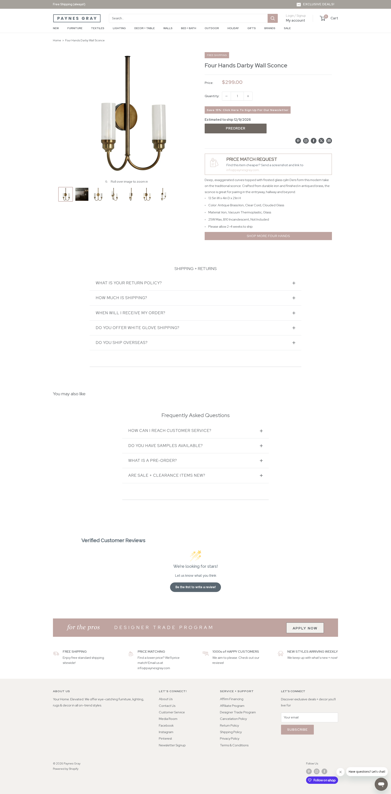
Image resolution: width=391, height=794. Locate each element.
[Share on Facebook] (313, 140)
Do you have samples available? (165, 445)
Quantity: (212, 96)
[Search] (273, 18)
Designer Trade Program (238, 712)
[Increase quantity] (248, 96)
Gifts (251, 28)
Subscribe (297, 729)
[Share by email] (329, 140)
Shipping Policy (231, 732)
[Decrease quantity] (226, 96)
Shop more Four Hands (268, 236)
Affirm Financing (231, 699)
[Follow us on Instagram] (317, 771)
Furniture (74, 28)
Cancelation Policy (233, 719)
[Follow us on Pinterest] (309, 771)
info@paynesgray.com (242, 170)
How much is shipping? (121, 297)
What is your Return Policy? (129, 283)
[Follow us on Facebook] (324, 771)
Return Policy (229, 725)
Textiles (97, 28)
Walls (167, 28)
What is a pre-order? (152, 460)
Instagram (166, 732)
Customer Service (172, 712)
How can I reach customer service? (169, 430)
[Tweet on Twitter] (321, 140)
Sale (287, 28)
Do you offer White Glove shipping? (137, 327)
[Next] (186, 194)
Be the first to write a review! (196, 587)
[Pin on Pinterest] (298, 140)
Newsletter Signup (172, 745)
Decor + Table (144, 28)
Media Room (168, 719)
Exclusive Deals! (318, 4)
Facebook (166, 725)
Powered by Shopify (65, 769)
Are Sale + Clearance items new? (166, 475)
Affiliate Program (232, 706)
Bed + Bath (188, 28)
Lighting (119, 28)
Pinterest (165, 738)
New (56, 28)
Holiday (233, 28)
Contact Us (167, 706)
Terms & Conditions (234, 745)
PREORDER (235, 128)
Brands (269, 28)
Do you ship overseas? (122, 342)
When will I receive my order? (130, 312)
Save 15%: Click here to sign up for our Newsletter (248, 110)
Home (57, 40)
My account (295, 20)
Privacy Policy (229, 738)
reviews (217, 663)
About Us (165, 699)
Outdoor (212, 28)
